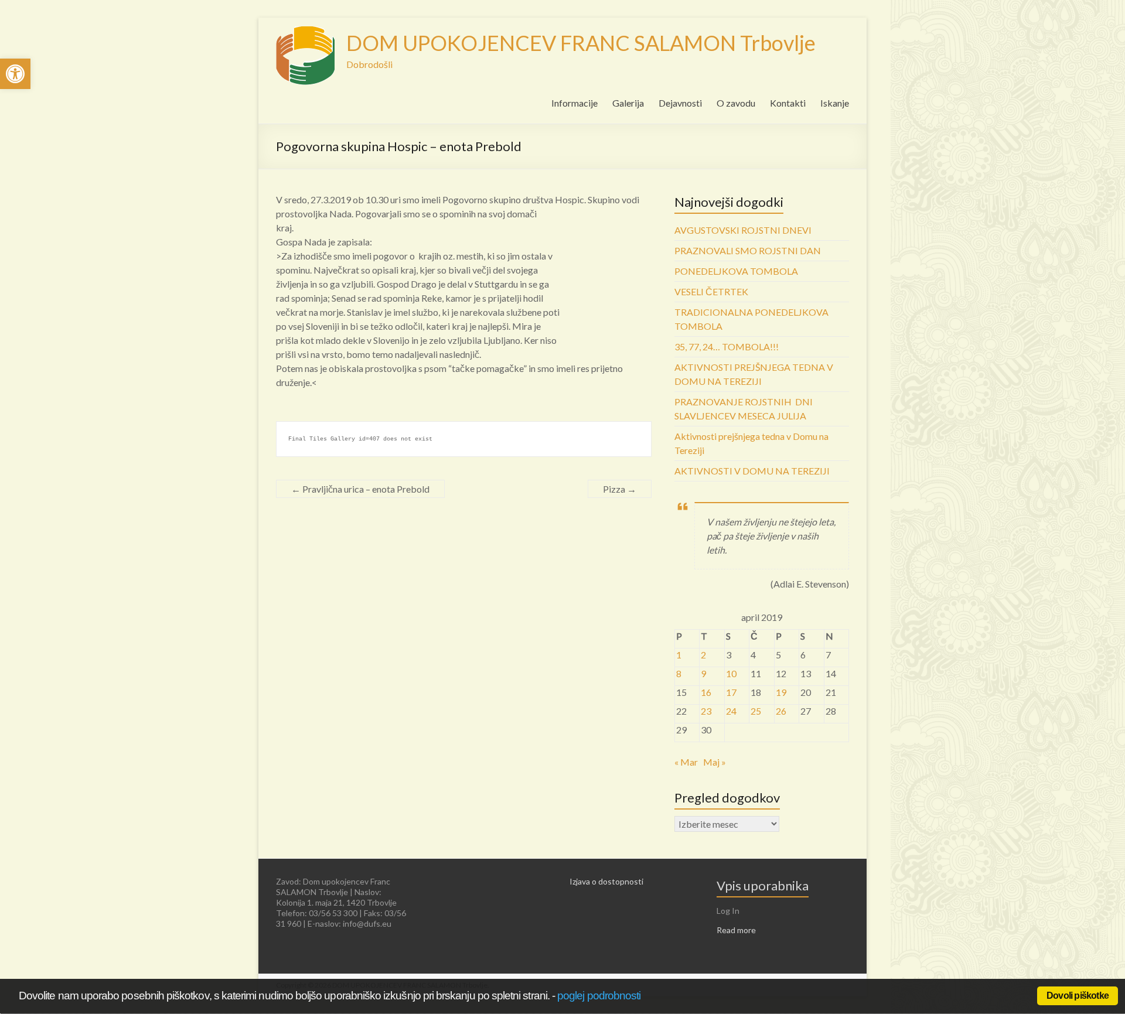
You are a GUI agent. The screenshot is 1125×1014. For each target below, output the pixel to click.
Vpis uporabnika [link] (763, 885)
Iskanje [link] (834, 102)
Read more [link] (736, 930)
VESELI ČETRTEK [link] (711, 291)
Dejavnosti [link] (680, 102)
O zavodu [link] (736, 102)
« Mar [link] (686, 761)
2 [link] (703, 654)
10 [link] (731, 673)
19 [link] (781, 692)
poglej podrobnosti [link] (598, 995)
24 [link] (731, 710)
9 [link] (703, 673)
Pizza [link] (619, 488)
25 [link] (756, 710)
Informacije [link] (574, 102)
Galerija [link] (628, 102)
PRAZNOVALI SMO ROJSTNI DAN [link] (747, 250)
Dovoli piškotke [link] (1077, 996)
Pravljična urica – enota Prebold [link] (360, 488)
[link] (15, 74)
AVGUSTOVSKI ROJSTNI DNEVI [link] (743, 229)
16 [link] (706, 692)
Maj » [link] (714, 761)
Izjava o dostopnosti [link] (606, 881)
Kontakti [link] (788, 102)
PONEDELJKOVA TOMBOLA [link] (736, 270)
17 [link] (731, 692)
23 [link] (706, 710)
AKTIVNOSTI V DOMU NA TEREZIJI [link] (752, 470)
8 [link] (678, 673)
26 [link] (781, 710)
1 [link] (678, 654)
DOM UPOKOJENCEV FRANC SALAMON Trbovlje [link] (581, 43)
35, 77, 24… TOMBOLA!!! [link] (726, 346)
